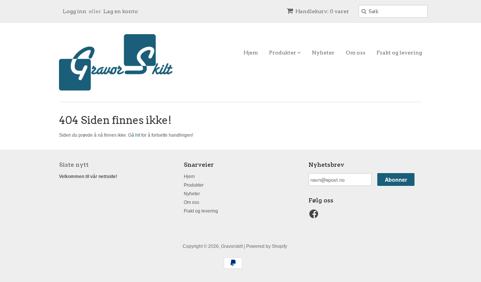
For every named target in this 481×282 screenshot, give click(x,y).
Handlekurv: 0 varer (322, 11)
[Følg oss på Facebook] (315, 216)
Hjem (251, 53)
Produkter (283, 53)
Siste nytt (74, 164)
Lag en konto (120, 11)
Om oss (355, 53)
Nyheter (323, 53)
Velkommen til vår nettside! (88, 176)
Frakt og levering (399, 53)
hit (137, 135)
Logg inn (74, 11)
